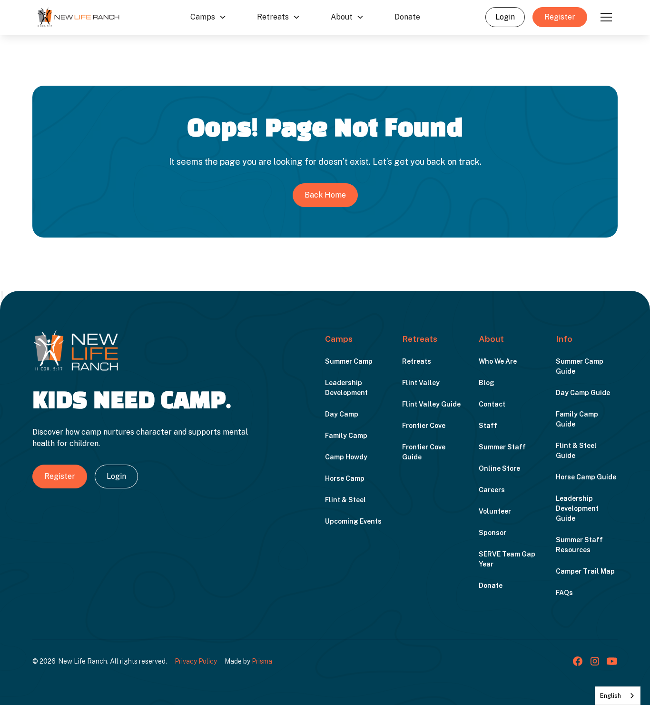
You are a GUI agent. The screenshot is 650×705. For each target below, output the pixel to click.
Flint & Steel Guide (576, 450)
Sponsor (492, 532)
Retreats (416, 361)
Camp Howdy (346, 457)
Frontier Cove (423, 425)
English (610, 695)
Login (505, 16)
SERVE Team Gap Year (507, 559)
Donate (407, 16)
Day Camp (341, 414)
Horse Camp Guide (586, 477)
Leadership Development (346, 388)
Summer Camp (349, 361)
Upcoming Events (353, 521)
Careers (492, 490)
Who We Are (498, 361)
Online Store (499, 468)
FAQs (564, 592)
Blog (486, 383)
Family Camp (346, 435)
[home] (78, 17)
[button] (208, 17)
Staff (488, 425)
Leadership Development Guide (577, 508)
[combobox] (617, 695)
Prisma (262, 661)
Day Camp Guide (583, 393)
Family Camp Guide (577, 419)
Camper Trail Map (585, 571)
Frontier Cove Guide (423, 452)
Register (559, 16)
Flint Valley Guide (431, 404)
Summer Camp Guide (579, 366)
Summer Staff (502, 447)
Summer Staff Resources (579, 545)
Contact (492, 404)
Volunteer (495, 511)
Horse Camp (344, 478)
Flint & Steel (345, 500)
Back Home (325, 194)
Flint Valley (421, 383)
